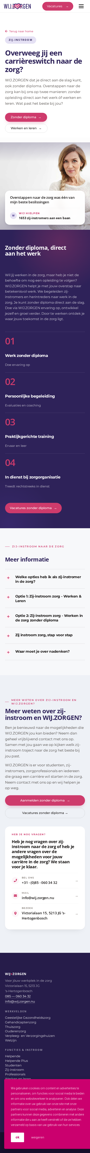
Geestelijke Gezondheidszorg (27, 1018)
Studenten (13, 1065)
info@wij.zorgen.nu (20, 1001)
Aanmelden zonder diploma (45, 800)
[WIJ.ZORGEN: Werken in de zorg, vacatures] (17, 6)
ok (17, 1137)
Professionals (15, 1074)
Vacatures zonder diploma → (45, 813)
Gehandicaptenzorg (20, 1022)
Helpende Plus (16, 1061)
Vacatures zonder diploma (33, 508)
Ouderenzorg (15, 1031)
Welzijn (11, 1040)
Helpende (12, 1056)
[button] (81, 6)
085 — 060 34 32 (18, 996)
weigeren (37, 1137)
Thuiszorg (12, 1027)
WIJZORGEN (9, 974)
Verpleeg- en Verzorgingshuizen (30, 1036)
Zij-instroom (14, 1070)
